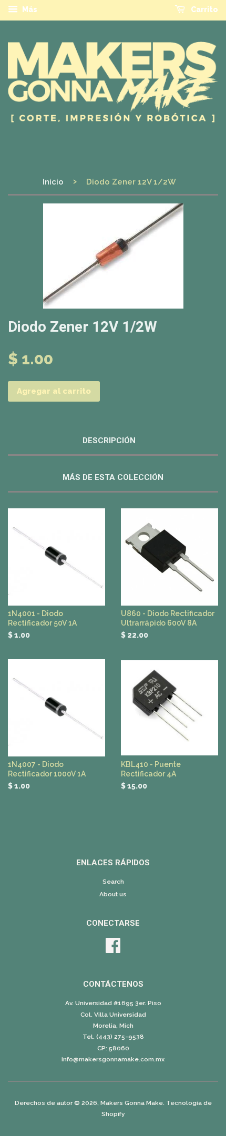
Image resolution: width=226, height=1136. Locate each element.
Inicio (53, 182)
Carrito (203, 9)
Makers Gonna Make (131, 1103)
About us (113, 894)
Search (113, 881)
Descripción (109, 440)
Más (28, 9)
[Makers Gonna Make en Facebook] (113, 949)
